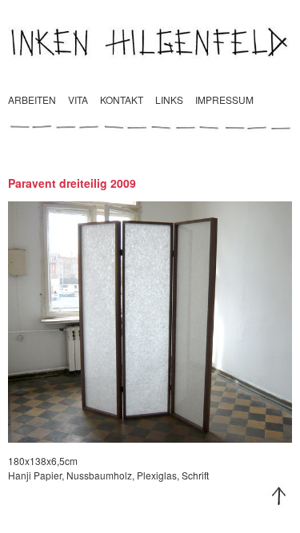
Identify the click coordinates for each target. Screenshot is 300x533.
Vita (78, 99)
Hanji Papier (35, 475)
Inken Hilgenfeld (150, 41)
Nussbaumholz (99, 475)
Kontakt (121, 99)
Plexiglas (157, 475)
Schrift (195, 475)
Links (169, 99)
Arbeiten (32, 99)
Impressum (224, 99)
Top (279, 496)
